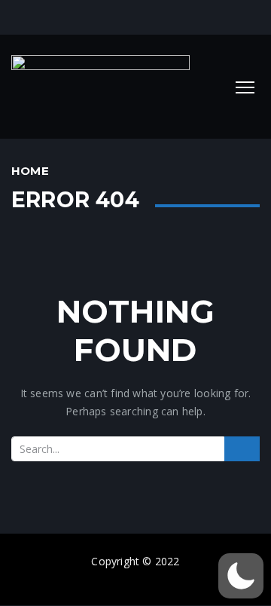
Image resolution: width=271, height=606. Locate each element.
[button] (240, 575)
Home (30, 171)
